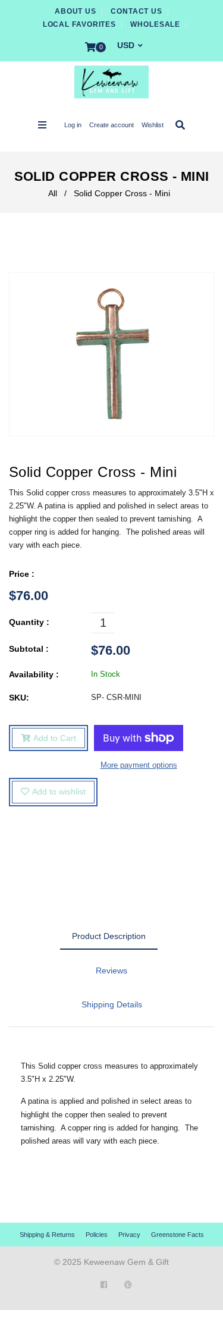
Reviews (111, 970)
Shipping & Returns (47, 1234)
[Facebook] (103, 1284)
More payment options (138, 765)
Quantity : (29, 622)
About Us (75, 11)
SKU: (19, 697)
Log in (72, 124)
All (52, 193)
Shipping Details (111, 1004)
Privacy (129, 1234)
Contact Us (136, 11)
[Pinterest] (128, 1284)
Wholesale (155, 24)
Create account (111, 124)
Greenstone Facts (177, 1234)
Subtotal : (29, 649)
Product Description (109, 936)
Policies (97, 1234)
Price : (21, 574)
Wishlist (153, 124)
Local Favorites (80, 24)
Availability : (34, 674)
